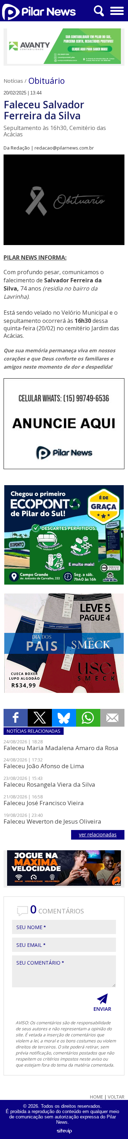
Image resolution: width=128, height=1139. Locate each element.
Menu (117, 11)
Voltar (116, 1097)
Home (96, 1097)
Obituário (46, 80)
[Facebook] (16, 718)
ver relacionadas (98, 834)
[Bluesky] (64, 718)
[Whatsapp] (88, 718)
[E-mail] (112, 718)
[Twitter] (40, 718)
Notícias (13, 80)
